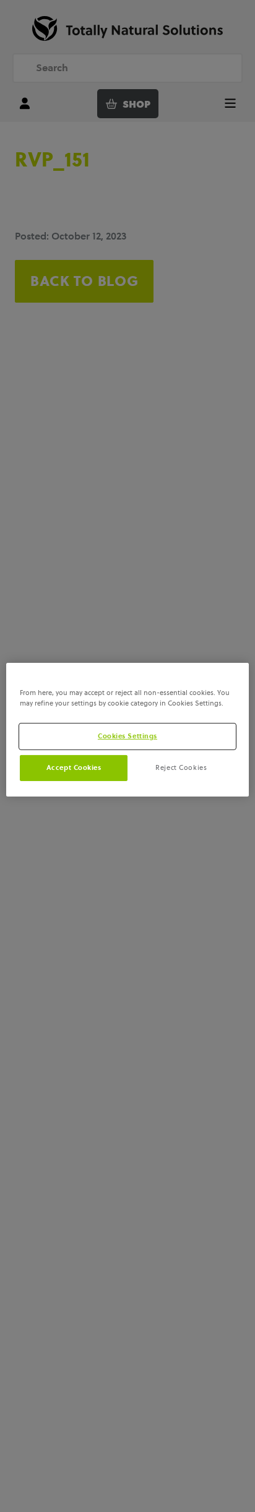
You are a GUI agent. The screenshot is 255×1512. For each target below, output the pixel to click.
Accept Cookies (74, 767)
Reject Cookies (181, 768)
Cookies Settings (127, 736)
